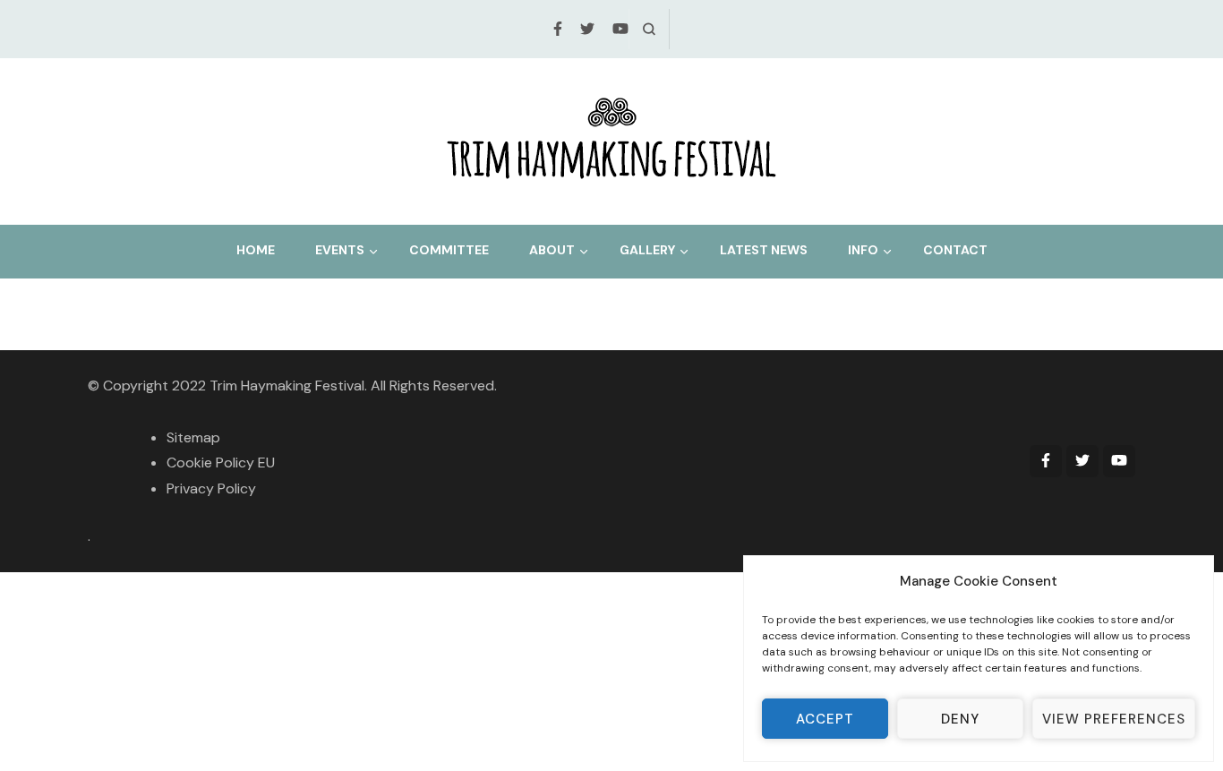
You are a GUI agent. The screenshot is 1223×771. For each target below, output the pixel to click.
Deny (960, 719)
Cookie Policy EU (221, 462)
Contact (955, 250)
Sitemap (193, 437)
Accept (825, 719)
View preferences (1113, 719)
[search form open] (649, 29)
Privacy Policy (211, 488)
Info (863, 250)
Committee (449, 250)
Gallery (647, 250)
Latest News (764, 250)
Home (255, 250)
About (552, 250)
